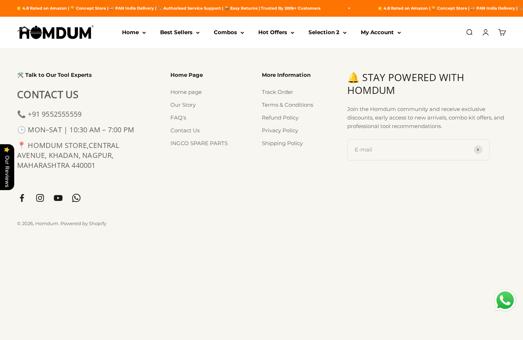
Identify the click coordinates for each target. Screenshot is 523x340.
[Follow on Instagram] (40, 198)
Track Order (277, 92)
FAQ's (178, 117)
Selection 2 (323, 32)
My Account (377, 32)
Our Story (183, 104)
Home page (186, 92)
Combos (225, 32)
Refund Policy (280, 117)
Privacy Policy (280, 130)
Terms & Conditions (287, 104)
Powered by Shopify (83, 223)
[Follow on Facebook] (22, 198)
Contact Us (185, 130)
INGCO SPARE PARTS (199, 143)
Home (130, 32)
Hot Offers (272, 32)
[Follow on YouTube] (58, 198)
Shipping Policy (282, 143)
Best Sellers (176, 32)
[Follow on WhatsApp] (76, 198)
